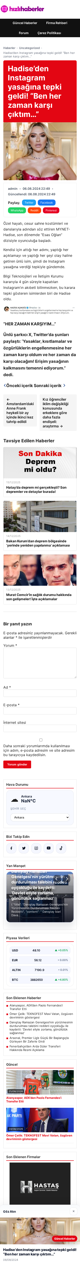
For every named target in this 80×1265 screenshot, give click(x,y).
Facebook (46, 202)
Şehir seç (18, 808)
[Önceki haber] (57, 879)
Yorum (10, 645)
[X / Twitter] (24, 848)
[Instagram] (36, 848)
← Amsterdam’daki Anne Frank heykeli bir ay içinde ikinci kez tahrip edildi (20, 410)
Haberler (9, 48)
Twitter (29, 202)
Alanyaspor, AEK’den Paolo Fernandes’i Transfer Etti (36, 1007)
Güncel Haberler (25, 23)
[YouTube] (49, 848)
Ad (7, 687)
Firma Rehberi (56, 23)
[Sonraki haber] (66, 879)
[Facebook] (11, 848)
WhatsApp (17, 210)
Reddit (34, 210)
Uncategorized (29, 48)
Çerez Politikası (49, 33)
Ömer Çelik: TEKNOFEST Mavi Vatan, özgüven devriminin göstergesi (41, 1015)
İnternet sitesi (14, 722)
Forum (24, 33)
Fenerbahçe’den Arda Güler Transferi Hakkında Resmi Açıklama (35, 1048)
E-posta (11, 705)
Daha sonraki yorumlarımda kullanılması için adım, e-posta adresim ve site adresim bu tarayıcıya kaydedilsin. (39, 750)
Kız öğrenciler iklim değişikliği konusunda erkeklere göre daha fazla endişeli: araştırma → (55, 412)
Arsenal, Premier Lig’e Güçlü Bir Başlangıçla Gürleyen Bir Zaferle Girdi (39, 1039)
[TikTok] (61, 848)
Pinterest (51, 210)
